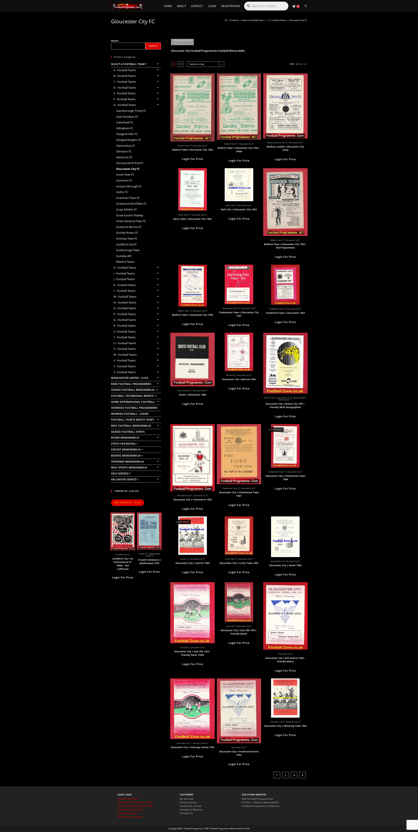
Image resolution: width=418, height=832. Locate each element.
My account (187, 798)
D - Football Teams (125, 87)
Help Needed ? (120, 473)
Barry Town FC (185, 214)
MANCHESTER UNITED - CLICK (129, 378)
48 (301, 64)
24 (297, 64)
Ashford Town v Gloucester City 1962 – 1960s (238, 149)
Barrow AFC (231, 375)
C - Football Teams (125, 82)
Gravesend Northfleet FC (131, 203)
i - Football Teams (124, 273)
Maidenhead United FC (152, 554)
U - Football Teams (125, 343)
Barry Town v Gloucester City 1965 (192, 218)
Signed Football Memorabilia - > (134, 390)
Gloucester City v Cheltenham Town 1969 (285, 477)
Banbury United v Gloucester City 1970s (285, 148)
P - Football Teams (125, 314)
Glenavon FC (124, 151)
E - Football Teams (125, 93)
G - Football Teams (125, 105)
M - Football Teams (125, 296)
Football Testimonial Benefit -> (134, 396)
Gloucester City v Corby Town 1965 (238, 563)
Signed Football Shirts (128, 432)
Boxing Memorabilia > (127, 455)
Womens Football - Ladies (130, 414)
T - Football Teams (125, 337)
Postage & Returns (191, 809)
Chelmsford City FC (185, 495)
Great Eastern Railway (129, 215)
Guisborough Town (128, 250)
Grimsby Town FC (126, 238)
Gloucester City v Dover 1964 (285, 565)
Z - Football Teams (125, 372)
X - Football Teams (125, 360)
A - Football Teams (125, 70)
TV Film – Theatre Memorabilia (260, 802)
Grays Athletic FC (126, 209)
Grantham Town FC (128, 198)
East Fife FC (184, 647)
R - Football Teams (125, 325)
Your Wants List (127, 813)
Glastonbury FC (125, 146)
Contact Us (186, 813)
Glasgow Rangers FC (128, 140)
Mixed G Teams (125, 262)
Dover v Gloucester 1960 (192, 394)
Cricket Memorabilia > (127, 449)
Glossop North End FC (129, 163)
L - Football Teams (125, 291)
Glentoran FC (124, 157)
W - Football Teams (125, 355)
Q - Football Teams (125, 320)
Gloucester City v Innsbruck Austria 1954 (239, 753)
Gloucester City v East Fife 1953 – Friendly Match (239, 632)
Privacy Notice (188, 802)
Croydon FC (143, 553)
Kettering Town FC (293, 721)
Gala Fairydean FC (127, 116)
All (305, 64)
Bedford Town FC (277, 240)
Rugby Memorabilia (125, 437)
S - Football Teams (125, 331)
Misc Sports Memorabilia (129, 467)
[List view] (181, 64)
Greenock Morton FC (129, 227)
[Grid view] (174, 64)
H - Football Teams (125, 267)
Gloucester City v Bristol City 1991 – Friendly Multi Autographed (285, 405)
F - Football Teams (125, 99)
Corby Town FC (231, 559)
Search (114, 40)
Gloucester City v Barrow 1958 (239, 379)
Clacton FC (184, 559)
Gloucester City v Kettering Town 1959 (285, 725)
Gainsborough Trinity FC (131, 111)
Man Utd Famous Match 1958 (135, 806)
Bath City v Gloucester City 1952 (239, 209)
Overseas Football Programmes (134, 408)
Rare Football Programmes (131, 384)
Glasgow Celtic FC (127, 134)
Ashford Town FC (185, 145)
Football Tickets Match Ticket (132, 419)
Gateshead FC (124, 122)
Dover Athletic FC (185, 390)
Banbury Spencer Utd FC (277, 142)
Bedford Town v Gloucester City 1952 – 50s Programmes (285, 246)
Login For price (192, 159)
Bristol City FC (270, 397)
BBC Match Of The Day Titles (135, 802)
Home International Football (133, 402)
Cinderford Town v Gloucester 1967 (285, 312)
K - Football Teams (125, 285)
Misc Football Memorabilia (131, 426)
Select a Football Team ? (128, 64)
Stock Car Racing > (124, 443)
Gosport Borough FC (129, 186)
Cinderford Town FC (277, 308)
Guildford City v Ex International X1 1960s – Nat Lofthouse (122, 563)
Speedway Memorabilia (127, 461)
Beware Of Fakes (128, 798)
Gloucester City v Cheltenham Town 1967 (239, 494)
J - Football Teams (124, 279)
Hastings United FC (201, 743)
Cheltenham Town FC (231, 308)
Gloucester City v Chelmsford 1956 (192, 499)
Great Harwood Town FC (131, 221)
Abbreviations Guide (130, 816)
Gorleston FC (124, 180)
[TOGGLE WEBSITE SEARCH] (305, 6)
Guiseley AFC (124, 256)
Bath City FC (231, 205)
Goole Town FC (125, 174)
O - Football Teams (125, 308)
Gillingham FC (124, 128)
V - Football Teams (125, 349)
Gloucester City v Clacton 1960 (193, 563)
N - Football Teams (125, 302)
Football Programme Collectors (261, 806)
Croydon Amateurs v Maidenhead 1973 (149, 561)
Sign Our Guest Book (130, 809)
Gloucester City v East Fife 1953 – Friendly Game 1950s (192, 653)
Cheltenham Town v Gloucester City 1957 (239, 314)
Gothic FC (122, 192)
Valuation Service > (125, 479)
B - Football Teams (125, 76)
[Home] (226, 20)
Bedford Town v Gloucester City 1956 (192, 314)
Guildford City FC (126, 244)
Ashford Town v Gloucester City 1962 (192, 149)
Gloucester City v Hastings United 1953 (192, 747)
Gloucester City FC (298, 20)
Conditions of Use (190, 806)
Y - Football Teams (125, 366)
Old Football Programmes (257, 798)
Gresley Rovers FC (127, 232)
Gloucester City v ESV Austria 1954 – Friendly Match (285, 659)
